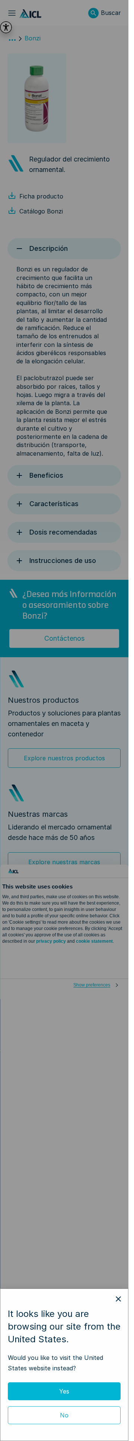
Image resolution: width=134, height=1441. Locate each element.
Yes (64, 1391)
